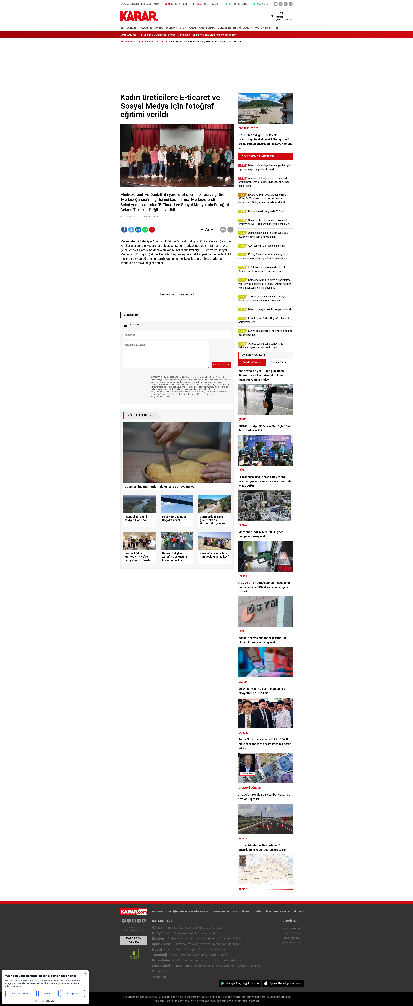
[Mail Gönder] (152, 230)
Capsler (189, 966)
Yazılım (215, 955)
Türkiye (200, 928)
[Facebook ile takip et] (286, 4)
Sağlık (192, 949)
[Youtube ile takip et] (276, 4)
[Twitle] (131, 230)
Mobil (174, 955)
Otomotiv (196, 938)
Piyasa (175, 938)
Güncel (131, 27)
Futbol (168, 944)
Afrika (217, 933)
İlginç (218, 960)
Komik (209, 960)
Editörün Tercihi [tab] (279, 362)
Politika (172, 928)
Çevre (211, 928)
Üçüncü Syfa (186, 928)
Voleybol (193, 944)
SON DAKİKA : (128, 34)
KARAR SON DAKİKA (133, 940)
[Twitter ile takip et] (291, 4)
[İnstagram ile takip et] (281, 4)
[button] (202, 230)
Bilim (224, 955)
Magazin (181, 949)
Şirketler (238, 938)
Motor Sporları (222, 944)
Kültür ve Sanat (225, 966)
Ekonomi (171, 27)
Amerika (187, 933)
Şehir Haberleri (292, 942)
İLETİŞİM (173, 911)
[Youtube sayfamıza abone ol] (134, 921)
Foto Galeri (161, 966)
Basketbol (180, 944)
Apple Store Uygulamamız (285, 983)
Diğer (236, 944)
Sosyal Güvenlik (221, 938)
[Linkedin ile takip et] (139, 921)
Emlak (184, 938)
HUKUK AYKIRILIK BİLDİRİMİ (289, 911)
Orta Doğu (174, 933)
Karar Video (207, 27)
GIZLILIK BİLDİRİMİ (242, 911)
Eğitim (220, 928)
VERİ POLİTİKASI (263, 911)
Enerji (206, 938)
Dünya (158, 27)
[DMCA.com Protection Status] (134, 953)
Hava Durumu (291, 928)
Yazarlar (145, 27)
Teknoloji (159, 955)
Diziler (170, 949)
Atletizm (206, 944)
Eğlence (219, 949)
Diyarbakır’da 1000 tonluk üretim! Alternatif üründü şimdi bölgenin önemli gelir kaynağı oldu (192, 34)
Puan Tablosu (291, 938)
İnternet (185, 955)
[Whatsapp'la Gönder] (145, 230)
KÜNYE (183, 911)
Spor (182, 27)
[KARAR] (139, 15)
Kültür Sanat (264, 27)
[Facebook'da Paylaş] (124, 230)
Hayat (192, 27)
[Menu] (276, 27)
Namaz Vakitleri (292, 933)
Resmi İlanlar (242, 27)
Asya (208, 933)
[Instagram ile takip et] (144, 921)
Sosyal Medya (200, 955)
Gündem (181, 960)
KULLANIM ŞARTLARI (218, 911)
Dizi (190, 960)
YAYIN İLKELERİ (197, 911)
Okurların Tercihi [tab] (252, 362)
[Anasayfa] (122, 27)
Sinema (199, 960)
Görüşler (224, 27)
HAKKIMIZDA (159, 911)
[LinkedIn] (138, 230)
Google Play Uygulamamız (242, 983)
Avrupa (199, 933)
